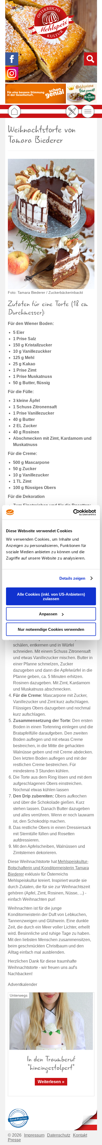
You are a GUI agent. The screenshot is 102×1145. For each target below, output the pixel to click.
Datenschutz (58, 1135)
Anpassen (48, 614)
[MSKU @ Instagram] (11, 73)
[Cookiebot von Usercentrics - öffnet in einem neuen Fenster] (73, 512)
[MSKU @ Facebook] (11, 59)
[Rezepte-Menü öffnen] (72, 111)
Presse (14, 1140)
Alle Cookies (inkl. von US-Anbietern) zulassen (51, 596)
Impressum (34, 1135)
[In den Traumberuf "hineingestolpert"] (51, 1021)
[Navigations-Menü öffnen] (87, 111)
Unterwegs (18, 995)
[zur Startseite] (51, 22)
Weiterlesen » (51, 1081)
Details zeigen (72, 578)
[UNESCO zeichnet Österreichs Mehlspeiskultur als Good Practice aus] (18, 1117)
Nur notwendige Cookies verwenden (51, 629)
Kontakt (80, 1135)
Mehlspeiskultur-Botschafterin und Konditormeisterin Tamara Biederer (48, 867)
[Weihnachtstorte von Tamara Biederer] (51, 224)
